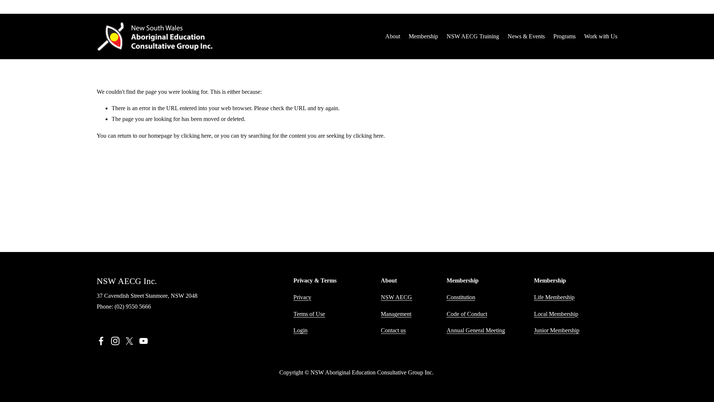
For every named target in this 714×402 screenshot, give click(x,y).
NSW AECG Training (473, 36)
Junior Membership (556, 330)
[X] (129, 340)
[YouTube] (143, 340)
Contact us (393, 330)
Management (396, 314)
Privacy (302, 297)
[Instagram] (115, 340)
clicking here (196, 136)
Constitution (461, 297)
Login (300, 330)
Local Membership (556, 314)
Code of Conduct (467, 314)
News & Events (526, 36)
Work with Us (600, 36)
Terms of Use (309, 314)
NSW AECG (396, 297)
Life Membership (554, 297)
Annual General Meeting (476, 330)
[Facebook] (101, 340)
